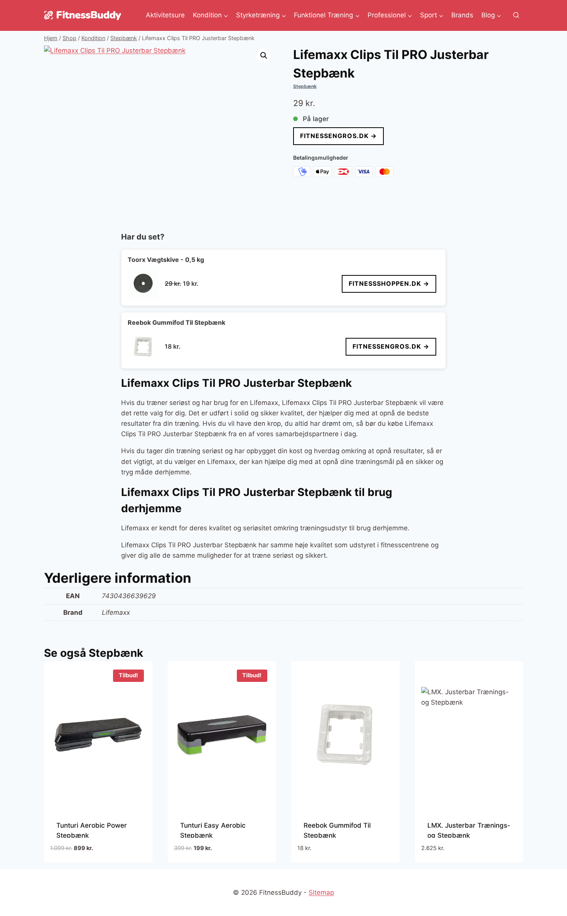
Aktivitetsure (165, 15)
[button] (264, 55)
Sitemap (321, 892)
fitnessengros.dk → (338, 136)
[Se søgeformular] (516, 15)
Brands (462, 15)
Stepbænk (305, 86)
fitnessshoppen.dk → (389, 283)
